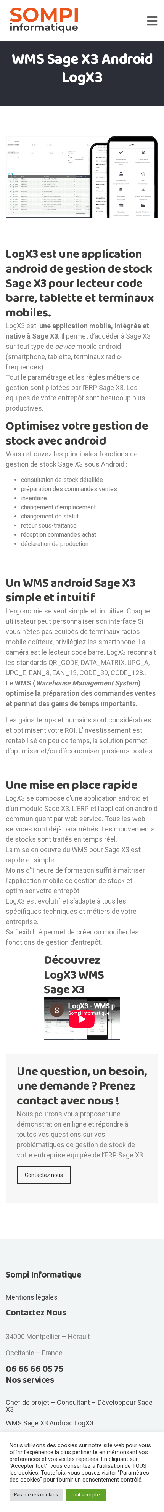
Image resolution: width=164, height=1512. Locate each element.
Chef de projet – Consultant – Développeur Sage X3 (79, 1405)
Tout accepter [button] (86, 1495)
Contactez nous (44, 1175)
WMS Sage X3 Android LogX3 (49, 1423)
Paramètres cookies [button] (36, 1495)
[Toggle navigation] (155, 20)
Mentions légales (32, 1297)
